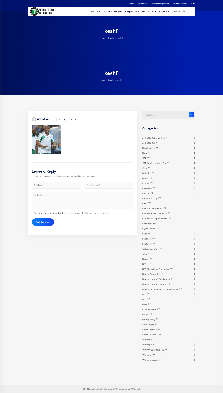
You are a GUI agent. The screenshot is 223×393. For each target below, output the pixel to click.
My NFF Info (164, 11)
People (147, 314)
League (117, 11)
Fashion (147, 193)
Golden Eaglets (152, 248)
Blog (146, 152)
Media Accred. (147, 11)
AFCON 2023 (150, 142)
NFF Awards (179, 11)
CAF (146, 157)
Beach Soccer (150, 147)
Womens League (151, 359)
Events (148, 183)
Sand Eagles (149, 324)
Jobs (146, 253)
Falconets (149, 188)
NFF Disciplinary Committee (157, 268)
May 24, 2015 (69, 119)
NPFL (146, 304)
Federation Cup (151, 198)
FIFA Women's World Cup (156, 213)
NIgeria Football (152, 274)
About (107, 11)
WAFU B (148, 339)
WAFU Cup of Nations (154, 349)
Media (111, 38)
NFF (146, 263)
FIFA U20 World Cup (154, 208)
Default (148, 173)
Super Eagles (151, 329)
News (147, 258)
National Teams (180, 3)
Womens (148, 354)
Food (146, 233)
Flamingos (149, 223)
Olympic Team (151, 309)
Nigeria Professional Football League (162, 289)
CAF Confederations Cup (155, 162)
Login (193, 3)
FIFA (146, 203)
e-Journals (142, 3)
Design (147, 178)
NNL (146, 299)
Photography (150, 319)
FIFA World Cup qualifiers (156, 218)
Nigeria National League (156, 284)
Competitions (131, 11)
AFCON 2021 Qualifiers (155, 137)
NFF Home (95, 11)
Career (131, 3)
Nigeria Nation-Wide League (158, 279)
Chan (146, 168)
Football (148, 238)
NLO (145, 294)
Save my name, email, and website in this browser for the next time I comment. (71, 213)
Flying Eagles (150, 228)
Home (103, 38)
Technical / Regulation (160, 3)
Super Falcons (151, 334)
